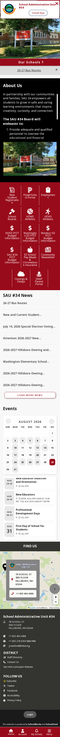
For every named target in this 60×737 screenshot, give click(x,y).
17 (15, 454)
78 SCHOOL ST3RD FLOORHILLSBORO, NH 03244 (21, 625)
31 (15, 469)
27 (37, 462)
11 (22, 447)
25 (22, 462)
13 (37, 447)
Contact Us (13, 662)
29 (52, 462)
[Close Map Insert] (51, 562)
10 (15, 447)
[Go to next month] (52, 421)
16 (7, 454)
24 (15, 462)
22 (52, 454)
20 (37, 454)
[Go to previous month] (8, 421)
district (10, 653)
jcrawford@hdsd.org (19, 645)
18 (22, 454)
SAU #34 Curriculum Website (18, 666)
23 (7, 462)
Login (30, 714)
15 (52, 447)
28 (45, 462)
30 (7, 469)
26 (30, 462)
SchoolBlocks (34, 724)
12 (30, 447)
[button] (56, 69)
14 (45, 447)
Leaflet (33, 607)
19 (30, 454)
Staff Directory (14, 657)
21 (45, 454)
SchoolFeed (52, 724)
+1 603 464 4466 (24, 593)
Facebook (12, 690)
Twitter (11, 685)
